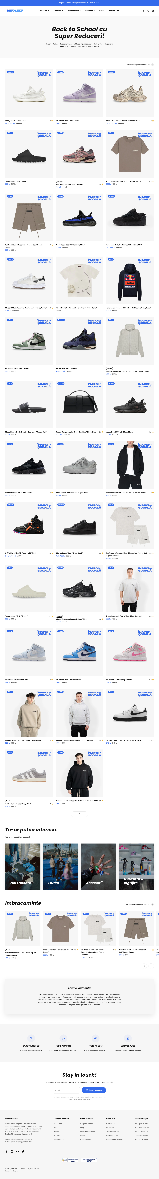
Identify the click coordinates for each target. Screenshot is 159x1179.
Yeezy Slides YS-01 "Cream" (16, 616)
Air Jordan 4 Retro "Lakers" (67, 368)
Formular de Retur (113, 1135)
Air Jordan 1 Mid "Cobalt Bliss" (17, 680)
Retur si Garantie (141, 1131)
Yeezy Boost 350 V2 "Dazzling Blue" (70, 245)
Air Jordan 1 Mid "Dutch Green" (17, 368)
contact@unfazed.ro (24, 1139)
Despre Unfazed (86, 1124)
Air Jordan (58, 1124)
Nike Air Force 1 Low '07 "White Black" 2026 (123, 740)
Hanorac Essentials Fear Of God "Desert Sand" (23, 740)
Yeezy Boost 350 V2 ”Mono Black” (119, 432)
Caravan (15, 1171)
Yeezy (56, 1131)
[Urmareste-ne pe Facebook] (6, 1151)
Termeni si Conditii (142, 1139)
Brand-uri (43, 11)
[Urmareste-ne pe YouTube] (17, 1151)
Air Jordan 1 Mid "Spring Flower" (119, 680)
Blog (82, 1128)
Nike (55, 1128)
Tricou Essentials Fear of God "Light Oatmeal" (124, 616)
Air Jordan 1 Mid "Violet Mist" (67, 121)
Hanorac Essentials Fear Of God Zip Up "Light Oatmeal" (128, 371)
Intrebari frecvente (87, 1131)
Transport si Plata (141, 1124)
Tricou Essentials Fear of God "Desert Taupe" (124, 181)
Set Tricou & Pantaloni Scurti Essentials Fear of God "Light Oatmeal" (92, 952)
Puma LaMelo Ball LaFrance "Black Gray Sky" (124, 245)
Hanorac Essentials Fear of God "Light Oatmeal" (75, 740)
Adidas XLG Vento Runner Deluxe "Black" (72, 619)
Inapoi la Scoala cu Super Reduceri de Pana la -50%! (79, 3)
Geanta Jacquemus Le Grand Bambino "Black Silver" (76, 432)
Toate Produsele (112, 1131)
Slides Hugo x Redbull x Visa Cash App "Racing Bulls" (26, 432)
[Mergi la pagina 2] (85, 814)
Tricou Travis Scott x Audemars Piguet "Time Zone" (76, 308)
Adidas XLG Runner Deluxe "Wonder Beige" (123, 121)
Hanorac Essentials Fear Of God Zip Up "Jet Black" (126, 493)
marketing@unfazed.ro (23, 1142)
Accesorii (89, 11)
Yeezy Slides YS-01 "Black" (16, 181)
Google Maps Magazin (114, 1139)
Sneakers (57, 11)
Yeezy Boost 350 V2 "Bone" (16, 121)
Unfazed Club (113, 11)
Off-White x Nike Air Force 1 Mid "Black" (21, 553)
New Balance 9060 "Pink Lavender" (70, 184)
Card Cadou (110, 1124)
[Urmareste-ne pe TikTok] (23, 1151)
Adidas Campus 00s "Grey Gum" (18, 804)
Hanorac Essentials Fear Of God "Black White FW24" (77, 801)
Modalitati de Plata (142, 1128)
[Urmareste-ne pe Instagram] (12, 1151)
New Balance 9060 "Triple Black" (18, 493)
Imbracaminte (73, 11)
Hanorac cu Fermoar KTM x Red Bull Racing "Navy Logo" (128, 308)
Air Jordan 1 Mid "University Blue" (69, 680)
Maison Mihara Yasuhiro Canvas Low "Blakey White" (26, 308)
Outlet (101, 11)
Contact (83, 1135)
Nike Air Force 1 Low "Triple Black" (69, 553)
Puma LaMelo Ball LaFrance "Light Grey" (72, 493)
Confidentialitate (141, 1135)
